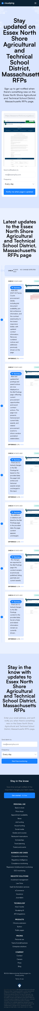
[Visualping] (8, 3)
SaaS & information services (19, 887)
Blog (19, 966)
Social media (19, 829)
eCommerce (19, 890)
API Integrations (19, 914)
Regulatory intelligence (20, 860)
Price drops (20, 811)
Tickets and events (19, 847)
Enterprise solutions (19, 946)
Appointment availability (19, 815)
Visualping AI (19, 910)
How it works (19, 907)
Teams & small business (20, 943)
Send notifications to (11, 170)
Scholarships (19, 840)
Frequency (7, 179)
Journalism (19, 898)
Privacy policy (19, 975)
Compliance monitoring (19, 863)
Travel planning (19, 844)
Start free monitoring (19, 761)
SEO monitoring (19, 871)
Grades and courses (19, 833)
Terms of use (20, 979)
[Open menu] (35, 3)
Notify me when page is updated (19, 192)
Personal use (19, 939)
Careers (19, 959)
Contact (19, 956)
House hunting (19, 826)
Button (19, 927)
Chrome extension (19, 923)
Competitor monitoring (20, 856)
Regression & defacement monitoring (19, 867)
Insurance (19, 894)
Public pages (19, 930)
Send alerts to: (7, 740)
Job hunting (19, 822)
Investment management (19, 880)
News (20, 818)
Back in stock (19, 808)
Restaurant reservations (19, 836)
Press (19, 963)
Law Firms (19, 883)
